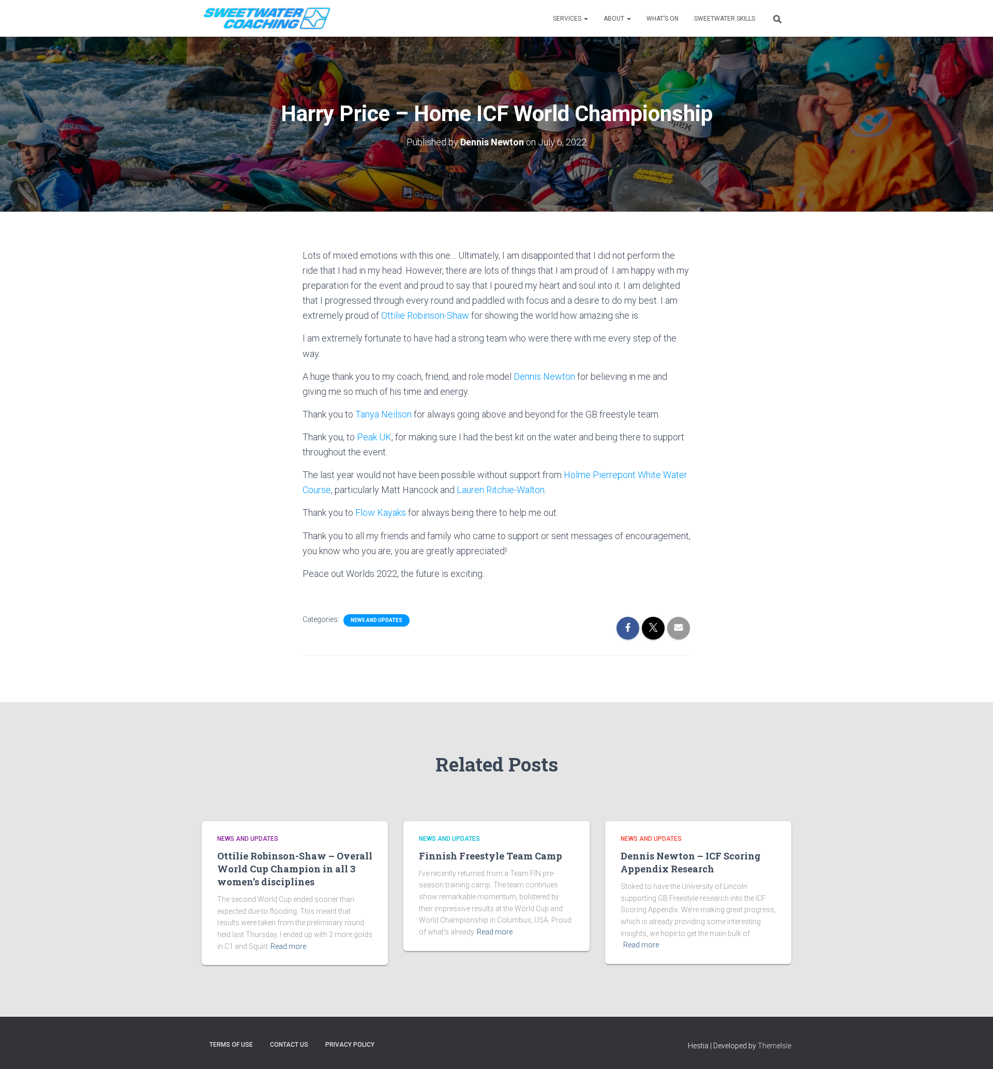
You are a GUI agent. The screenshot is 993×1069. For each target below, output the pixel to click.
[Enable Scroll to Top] (972, 1048)
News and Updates (376, 620)
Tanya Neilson (383, 414)
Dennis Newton (544, 376)
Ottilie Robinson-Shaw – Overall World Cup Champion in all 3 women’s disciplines (294, 869)
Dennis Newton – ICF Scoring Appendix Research (690, 862)
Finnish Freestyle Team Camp (490, 856)
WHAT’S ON (662, 18)
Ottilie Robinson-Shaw (425, 315)
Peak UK (374, 437)
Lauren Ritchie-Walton (501, 489)
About (615, 18)
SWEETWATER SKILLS (724, 18)
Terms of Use (231, 1044)
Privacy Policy (349, 1044)
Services (568, 18)
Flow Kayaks (380, 512)
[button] (585, 18)
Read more (288, 946)
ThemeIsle (774, 1046)
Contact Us (289, 1044)
